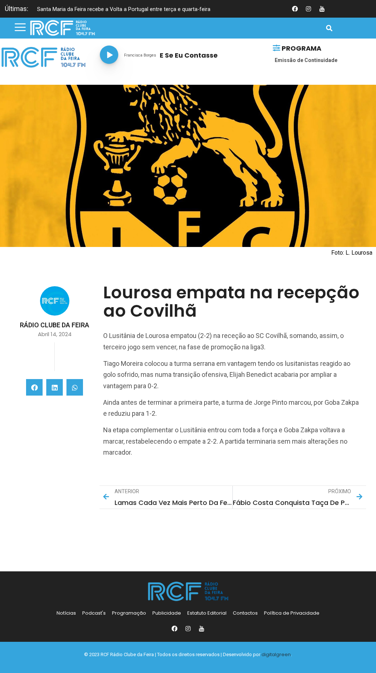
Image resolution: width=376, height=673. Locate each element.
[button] (329, 28)
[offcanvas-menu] (20, 27)
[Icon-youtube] (322, 9)
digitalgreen (276, 654)
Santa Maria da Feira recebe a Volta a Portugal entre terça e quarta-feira (123, 9)
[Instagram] (188, 628)
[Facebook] (174, 628)
